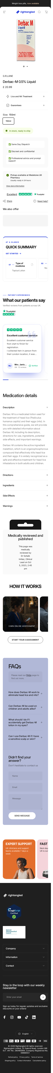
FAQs (28, 675)
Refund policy (13, 1057)
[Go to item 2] (27, 66)
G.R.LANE (8, 76)
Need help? (42, 201)
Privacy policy (25, 1057)
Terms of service (37, 1057)
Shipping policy (10, 1061)
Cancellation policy (39, 1061)
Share (9, 201)
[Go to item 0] (23, 66)
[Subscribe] (43, 997)
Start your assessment (25, 640)
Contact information (24, 1061)
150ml (8, 121)
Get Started (12, 253)
